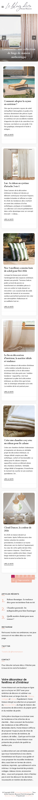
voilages (5, 699)
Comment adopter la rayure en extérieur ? (17, 102)
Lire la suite (9, 134)
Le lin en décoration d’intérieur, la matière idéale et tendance (18, 358)
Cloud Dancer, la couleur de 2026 (17, 529)
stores (13, 699)
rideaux (30, 696)
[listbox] (19, 37)
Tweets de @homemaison (12, 652)
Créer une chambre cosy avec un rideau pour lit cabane (18, 442)
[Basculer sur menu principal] (3, 7)
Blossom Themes (10, 796)
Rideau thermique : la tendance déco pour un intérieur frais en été (19, 53)
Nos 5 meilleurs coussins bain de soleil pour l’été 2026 (18, 269)
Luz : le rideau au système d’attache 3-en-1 (16, 185)
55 (13, 580)
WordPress (29, 796)
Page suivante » (24, 580)
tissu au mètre (10, 705)
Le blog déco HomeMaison (23, 792)
